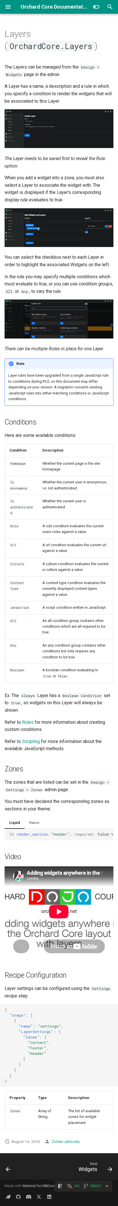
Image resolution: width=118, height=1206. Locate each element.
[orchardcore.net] (8, 1196)
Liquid (14, 822)
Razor (34, 822)
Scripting (31, 741)
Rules (28, 722)
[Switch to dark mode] (96, 7)
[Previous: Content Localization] (8, 1168)
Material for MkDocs (39, 1186)
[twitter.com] (39, 1196)
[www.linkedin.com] (49, 1196)
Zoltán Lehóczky (66, 1141)
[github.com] (18, 1196)
